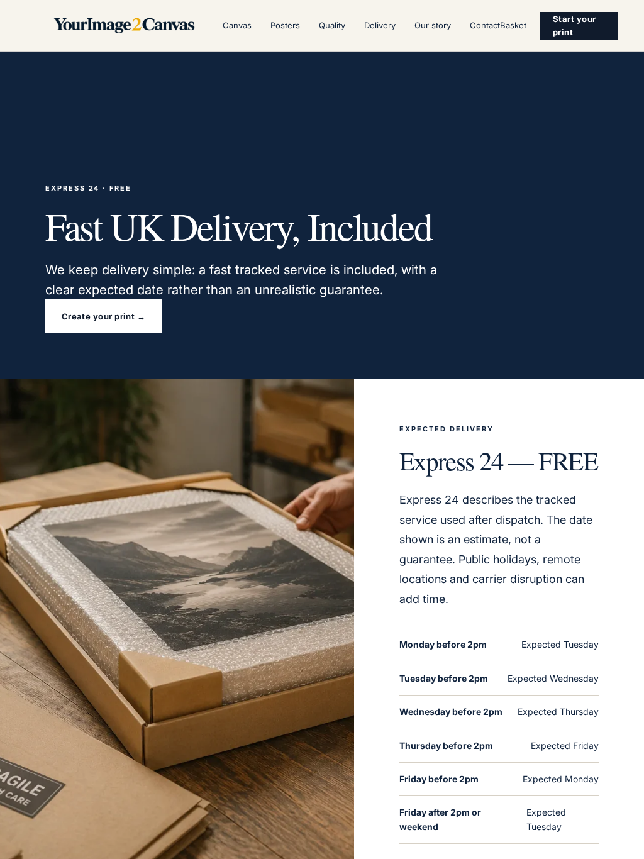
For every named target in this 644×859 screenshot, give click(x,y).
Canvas (237, 25)
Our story (432, 25)
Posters (285, 25)
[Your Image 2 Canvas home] (124, 25)
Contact (485, 25)
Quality (332, 25)
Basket (513, 25)
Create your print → (104, 316)
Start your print (574, 25)
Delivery (380, 25)
